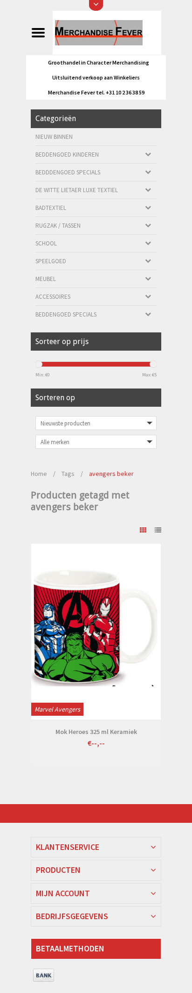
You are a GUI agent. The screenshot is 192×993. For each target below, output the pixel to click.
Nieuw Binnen (54, 137)
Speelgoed (50, 261)
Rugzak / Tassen (58, 226)
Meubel (45, 279)
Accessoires (52, 297)
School (46, 243)
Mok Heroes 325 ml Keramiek (96, 731)
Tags (68, 473)
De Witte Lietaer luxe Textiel (76, 190)
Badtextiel (50, 208)
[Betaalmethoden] (43, 976)
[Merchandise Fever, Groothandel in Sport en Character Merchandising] (106, 32)
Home (39, 473)
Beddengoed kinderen (67, 154)
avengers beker (111, 473)
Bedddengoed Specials (67, 172)
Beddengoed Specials (65, 314)
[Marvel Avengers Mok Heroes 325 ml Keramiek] (96, 632)
